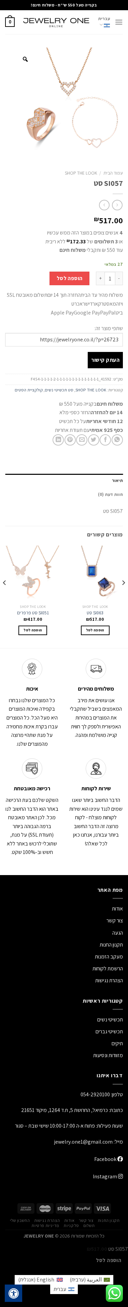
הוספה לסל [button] (95, 630)
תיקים (117, 1043)
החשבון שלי (20, 1220)
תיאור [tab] (117, 480)
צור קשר (86, 1220)
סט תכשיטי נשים (59, 390)
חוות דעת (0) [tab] (110, 494)
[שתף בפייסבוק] (105, 440)
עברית (104, 18)
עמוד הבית (113, 173)
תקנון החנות (111, 944)
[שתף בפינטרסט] (70, 440)
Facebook (105, 1159)
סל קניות (71, 1225)
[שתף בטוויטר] (93, 440)
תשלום (89, 1225)
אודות (117, 908)
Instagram (105, 1176)
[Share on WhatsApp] (117, 440)
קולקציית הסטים (29, 390)
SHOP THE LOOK (81, 173)
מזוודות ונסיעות (108, 1055)
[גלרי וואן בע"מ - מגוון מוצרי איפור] (56, 22)
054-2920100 (95, 1094)
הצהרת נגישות (109, 980)
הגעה (117, 932)
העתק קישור (105, 360)
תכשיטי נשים (110, 1019)
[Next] (4, 596)
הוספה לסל (70, 278)
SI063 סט (95, 613)
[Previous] (123, 596)
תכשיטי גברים (109, 1031)
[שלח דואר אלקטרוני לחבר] (81, 440)
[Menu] (119, 22)
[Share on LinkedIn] (58, 440)
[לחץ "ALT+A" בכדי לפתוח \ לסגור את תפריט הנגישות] (14, 1293)
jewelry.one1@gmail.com (83, 1141)
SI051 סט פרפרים (33, 613)
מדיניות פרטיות (45, 1225)
